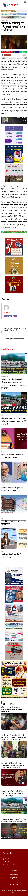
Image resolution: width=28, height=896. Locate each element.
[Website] (14, 316)
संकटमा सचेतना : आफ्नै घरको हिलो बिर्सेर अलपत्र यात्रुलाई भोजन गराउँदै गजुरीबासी (13, 421)
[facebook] (10, 884)
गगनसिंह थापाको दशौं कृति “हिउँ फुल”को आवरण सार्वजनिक (12, 489)
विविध (9, 33)
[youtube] (17, 884)
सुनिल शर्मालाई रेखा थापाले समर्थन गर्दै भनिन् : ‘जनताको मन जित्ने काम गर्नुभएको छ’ (15, 329)
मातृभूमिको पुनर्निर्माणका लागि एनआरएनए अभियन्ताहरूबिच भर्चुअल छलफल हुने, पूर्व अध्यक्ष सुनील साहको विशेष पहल (13, 765)
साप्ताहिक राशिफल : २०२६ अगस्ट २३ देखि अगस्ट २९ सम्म (12, 456)
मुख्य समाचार (3, 376)
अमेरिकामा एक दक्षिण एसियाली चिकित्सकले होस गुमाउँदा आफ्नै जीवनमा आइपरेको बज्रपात (13, 820)
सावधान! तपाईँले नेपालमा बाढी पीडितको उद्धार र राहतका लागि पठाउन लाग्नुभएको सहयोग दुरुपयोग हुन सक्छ (13, 384)
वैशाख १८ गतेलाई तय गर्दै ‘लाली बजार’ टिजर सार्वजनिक (13, 27)
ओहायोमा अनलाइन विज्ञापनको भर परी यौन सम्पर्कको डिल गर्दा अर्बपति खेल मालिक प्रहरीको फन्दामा (13, 709)
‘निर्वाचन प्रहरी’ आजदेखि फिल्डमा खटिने (15, 339)
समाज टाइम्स (3, 33)
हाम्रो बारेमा (14, 870)
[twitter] (13, 884)
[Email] (16, 316)
